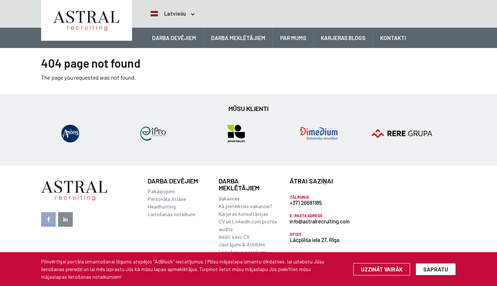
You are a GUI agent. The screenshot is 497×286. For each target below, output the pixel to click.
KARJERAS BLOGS (343, 38)
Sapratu (435, 269)
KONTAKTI (393, 38)
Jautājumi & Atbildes (242, 244)
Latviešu (174, 13)
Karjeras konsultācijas (243, 214)
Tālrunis (299, 197)
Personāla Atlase (167, 199)
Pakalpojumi (161, 191)
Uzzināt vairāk (381, 269)
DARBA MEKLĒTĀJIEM (238, 38)
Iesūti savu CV (234, 237)
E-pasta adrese (306, 215)
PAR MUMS (293, 38)
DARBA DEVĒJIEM (174, 38)
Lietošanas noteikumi (171, 214)
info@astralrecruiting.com (320, 221)
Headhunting (162, 206)
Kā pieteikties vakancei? (245, 206)
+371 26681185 (306, 202)
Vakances (229, 198)
